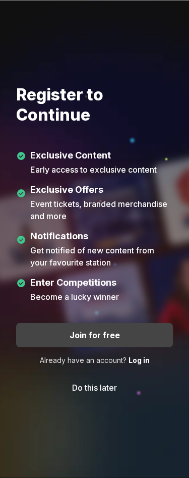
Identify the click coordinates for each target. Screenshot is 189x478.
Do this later (94, 388)
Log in (139, 360)
